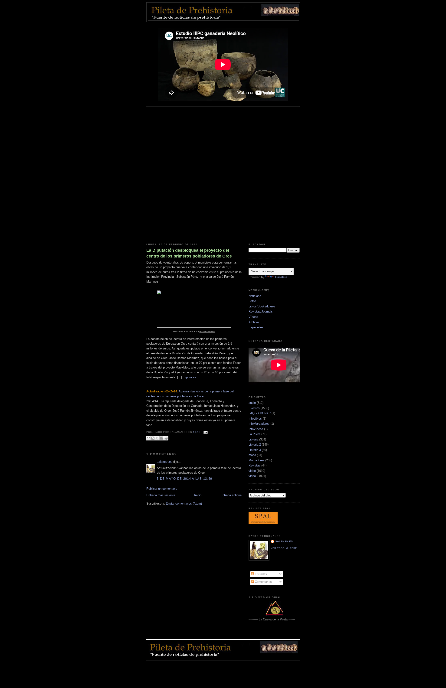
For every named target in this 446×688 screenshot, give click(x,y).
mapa (252, 455)
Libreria (253, 439)
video (252, 471)
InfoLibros (255, 418)
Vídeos (253, 317)
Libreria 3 (255, 450)
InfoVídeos (256, 429)
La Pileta (254, 434)
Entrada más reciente (160, 495)
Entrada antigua (231, 495)
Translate (281, 277)
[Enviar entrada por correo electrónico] (205, 432)
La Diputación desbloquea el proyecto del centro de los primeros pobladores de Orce (189, 253)
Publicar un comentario (161, 488)
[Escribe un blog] (153, 438)
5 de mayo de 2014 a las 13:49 (184, 478)
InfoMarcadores (259, 423)
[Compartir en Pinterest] (166, 438)
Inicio (197, 495)
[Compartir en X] (157, 438)
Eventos (254, 408)
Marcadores (256, 460)
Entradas (260, 574)
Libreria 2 (255, 444)
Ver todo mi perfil (285, 548)
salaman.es (164, 461)
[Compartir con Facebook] (161, 438)
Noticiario (255, 296)
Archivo (254, 322)
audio (252, 402)
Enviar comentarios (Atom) (184, 503)
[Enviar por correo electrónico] (148, 438)
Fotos (252, 301)
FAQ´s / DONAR (260, 413)
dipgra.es (190, 377)
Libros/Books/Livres (262, 306)
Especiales (256, 327)
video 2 (253, 476)
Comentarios (263, 582)
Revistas (254, 465)
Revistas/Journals (261, 311)
